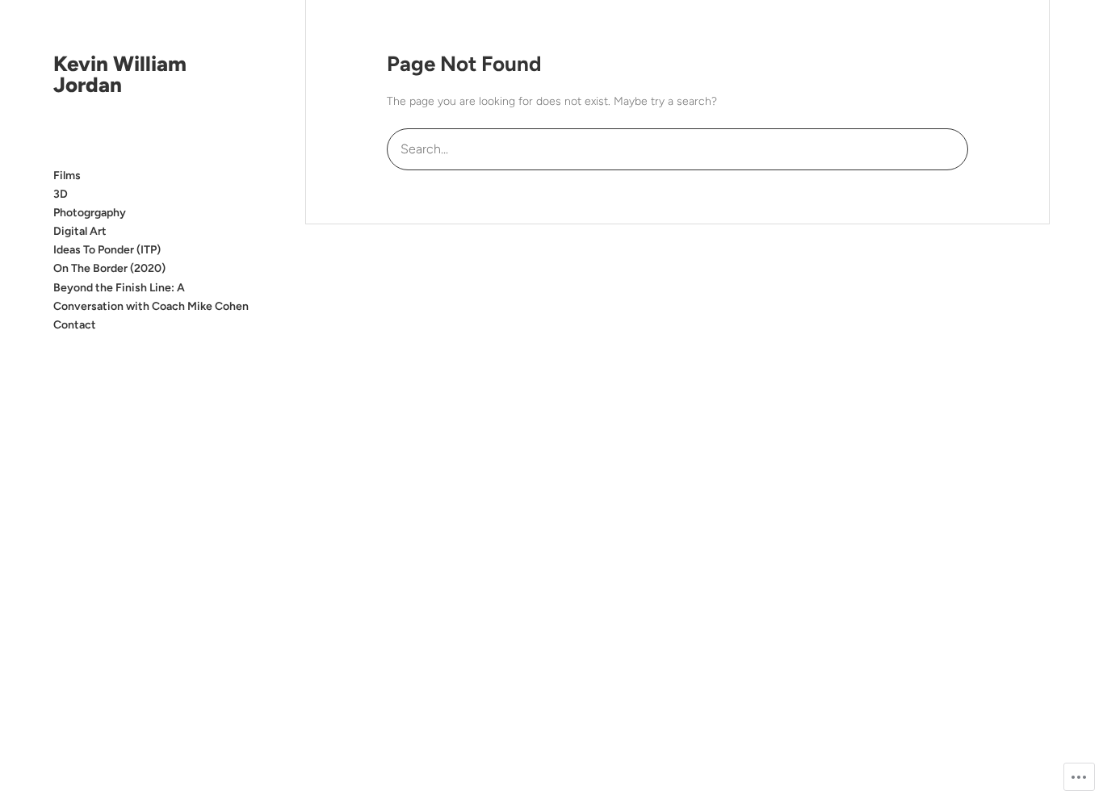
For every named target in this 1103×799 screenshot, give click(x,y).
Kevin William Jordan (120, 74)
